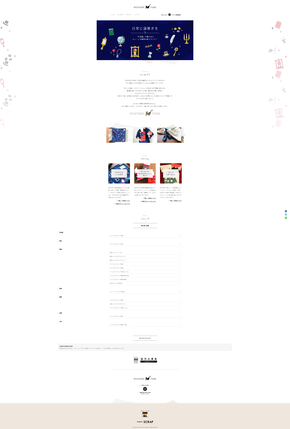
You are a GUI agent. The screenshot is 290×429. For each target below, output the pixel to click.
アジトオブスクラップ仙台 (116, 244)
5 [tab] (144, 144)
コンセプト (121, 14)
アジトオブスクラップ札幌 (116, 235)
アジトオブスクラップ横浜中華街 (118, 279)
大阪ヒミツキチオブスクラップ (117, 304)
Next (184, 135)
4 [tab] (142, 144)
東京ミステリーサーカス (116, 252)
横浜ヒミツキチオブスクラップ (117, 260)
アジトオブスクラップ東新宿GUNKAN (119, 275)
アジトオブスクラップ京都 (116, 300)
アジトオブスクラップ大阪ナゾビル (119, 308)
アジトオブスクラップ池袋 (116, 268)
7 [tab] (148, 144)
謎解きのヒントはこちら (123, 204)
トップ (112, 14)
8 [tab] (150, 144)
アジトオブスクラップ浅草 (116, 264)
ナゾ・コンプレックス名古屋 (117, 291)
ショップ (136, 14)
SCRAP (142, 427)
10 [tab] (153, 144)
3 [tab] (140, 144)
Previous (105, 135)
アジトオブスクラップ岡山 (116, 316)
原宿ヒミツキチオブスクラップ (117, 256)
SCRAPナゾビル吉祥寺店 (116, 283)
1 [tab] (136, 144)
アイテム (128, 14)
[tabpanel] (145, 135)
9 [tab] (152, 144)
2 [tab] (138, 144)
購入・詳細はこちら (124, 200)
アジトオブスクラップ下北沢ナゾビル (119, 271)
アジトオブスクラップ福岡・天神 (118, 324)
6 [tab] (146, 144)
